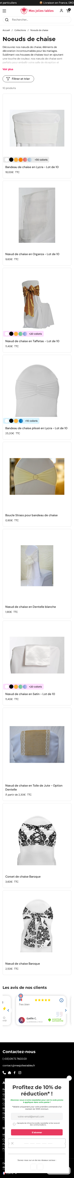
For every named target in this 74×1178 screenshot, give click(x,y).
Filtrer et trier (21, 79)
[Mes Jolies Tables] (37, 10)
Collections (20, 30)
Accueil (6, 30)
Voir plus (8, 69)
